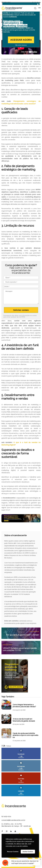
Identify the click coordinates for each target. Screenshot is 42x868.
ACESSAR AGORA (21, 39)
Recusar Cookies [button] (12, 851)
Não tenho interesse (21, 45)
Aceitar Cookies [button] (28, 851)
